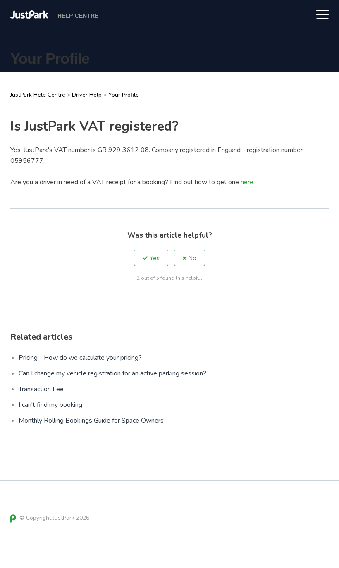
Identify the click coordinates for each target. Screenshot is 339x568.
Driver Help (87, 95)
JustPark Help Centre (37, 95)
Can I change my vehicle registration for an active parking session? (112, 373)
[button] (151, 258)
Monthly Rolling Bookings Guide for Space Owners (91, 420)
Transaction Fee (41, 389)
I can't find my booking (50, 404)
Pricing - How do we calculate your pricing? (80, 357)
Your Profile (123, 95)
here (247, 182)
